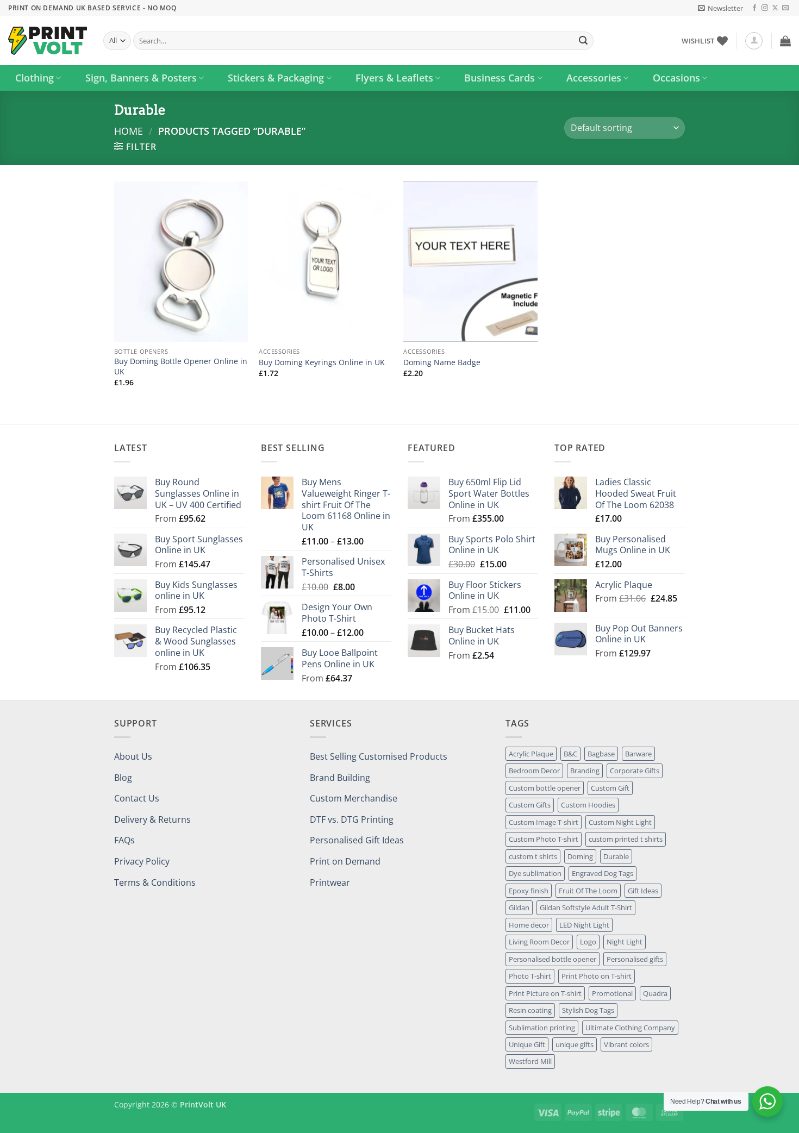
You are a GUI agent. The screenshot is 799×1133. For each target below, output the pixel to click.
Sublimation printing (542, 1027)
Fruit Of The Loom (588, 891)
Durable (616, 856)
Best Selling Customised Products (378, 756)
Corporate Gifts (634, 770)
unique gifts (574, 1044)
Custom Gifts (530, 805)
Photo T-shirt (530, 976)
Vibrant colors (626, 1044)
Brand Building (340, 778)
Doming (580, 856)
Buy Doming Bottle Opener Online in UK (180, 366)
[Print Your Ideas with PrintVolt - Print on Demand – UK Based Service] (47, 41)
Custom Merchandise (353, 798)
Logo (588, 942)
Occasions (676, 77)
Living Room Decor (539, 942)
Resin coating (530, 1010)
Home (128, 130)
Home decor (529, 925)
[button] (720, 8)
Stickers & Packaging (276, 77)
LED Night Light (584, 925)
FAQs (124, 840)
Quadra (655, 993)
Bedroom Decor (534, 770)
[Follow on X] (775, 8)
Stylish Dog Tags (588, 1010)
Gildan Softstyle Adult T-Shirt (586, 907)
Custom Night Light (620, 822)
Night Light (624, 942)
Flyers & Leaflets (394, 77)
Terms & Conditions (155, 882)
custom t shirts (533, 856)
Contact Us (136, 798)
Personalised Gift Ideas (357, 840)
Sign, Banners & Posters (141, 77)
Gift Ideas (643, 891)
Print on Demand (345, 861)
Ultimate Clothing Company (630, 1027)
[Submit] (583, 41)
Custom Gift (610, 788)
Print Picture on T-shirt (545, 993)
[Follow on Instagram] (764, 8)
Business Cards (499, 77)
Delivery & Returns (152, 819)
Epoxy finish (528, 891)
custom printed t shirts (626, 839)
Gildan (519, 907)
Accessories (593, 77)
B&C (570, 754)
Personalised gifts (635, 959)
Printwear (330, 882)
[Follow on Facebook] (754, 8)
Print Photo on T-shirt (596, 976)
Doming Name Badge (441, 362)
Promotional (612, 993)
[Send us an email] (785, 8)
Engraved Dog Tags (602, 873)
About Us (133, 756)
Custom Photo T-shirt (543, 839)
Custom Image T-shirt (543, 822)
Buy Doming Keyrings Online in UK (322, 362)
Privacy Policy (142, 861)
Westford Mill (530, 1061)
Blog (123, 778)
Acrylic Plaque (531, 754)
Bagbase (601, 754)
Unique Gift (527, 1044)
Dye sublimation (535, 873)
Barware (638, 754)
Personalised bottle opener (552, 959)
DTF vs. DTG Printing (352, 819)
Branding (585, 770)
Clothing (34, 77)
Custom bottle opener (544, 788)
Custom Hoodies (588, 805)
